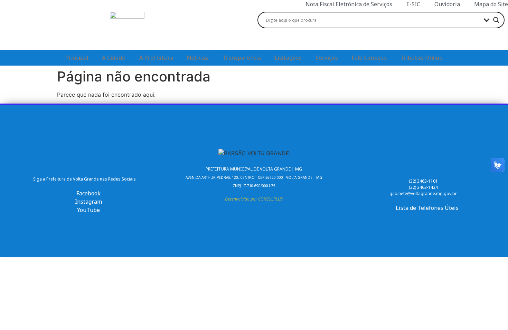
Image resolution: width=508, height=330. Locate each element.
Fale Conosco (369, 57)
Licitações (288, 57)
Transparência (242, 57)
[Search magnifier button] (496, 20)
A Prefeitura (156, 57)
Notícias (198, 57)
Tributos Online (422, 57)
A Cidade (113, 57)
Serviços (327, 57)
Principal (76, 57)
